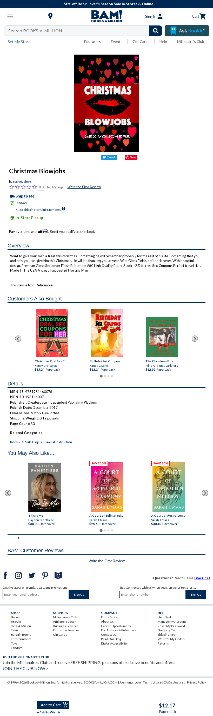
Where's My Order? (171, 639)
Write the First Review (84, 187)
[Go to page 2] (105, 376)
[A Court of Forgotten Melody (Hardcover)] (169, 487)
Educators (92, 41)
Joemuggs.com (130, 682)
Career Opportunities (116, 626)
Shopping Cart (167, 630)
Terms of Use (152, 682)
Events (116, 41)
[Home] (106, 16)
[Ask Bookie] (187, 30)
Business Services (65, 626)
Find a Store (109, 617)
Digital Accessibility (114, 643)
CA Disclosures (174, 682)
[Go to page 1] (100, 376)
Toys (14, 643)
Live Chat (202, 578)
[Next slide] (195, 339)
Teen (14, 630)
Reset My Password (171, 626)
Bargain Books (21, 634)
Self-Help (32, 442)
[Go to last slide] (18, 339)
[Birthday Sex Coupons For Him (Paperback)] (107, 333)
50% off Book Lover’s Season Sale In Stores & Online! (109, 4)
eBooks (16, 621)
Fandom (17, 648)
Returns (163, 643)
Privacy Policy (196, 682)
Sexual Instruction (58, 442)
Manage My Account (172, 621)
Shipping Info (166, 634)
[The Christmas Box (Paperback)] (161, 337)
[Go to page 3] (108, 376)
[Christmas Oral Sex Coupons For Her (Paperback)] (52, 333)
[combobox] (86, 31)
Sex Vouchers (22, 181)
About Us (107, 621)
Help (163, 41)
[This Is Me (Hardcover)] (45, 487)
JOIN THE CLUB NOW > (25, 668)
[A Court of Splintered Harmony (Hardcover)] (107, 487)
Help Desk (165, 617)
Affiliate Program (65, 621)
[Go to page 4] (112, 376)
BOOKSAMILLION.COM (100, 682)
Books (15, 442)
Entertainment (21, 639)
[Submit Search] (155, 30)
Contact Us (108, 634)
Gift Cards (140, 41)
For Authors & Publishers (118, 630)
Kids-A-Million (21, 626)
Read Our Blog (111, 639)
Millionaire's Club (190, 41)
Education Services (66, 630)
